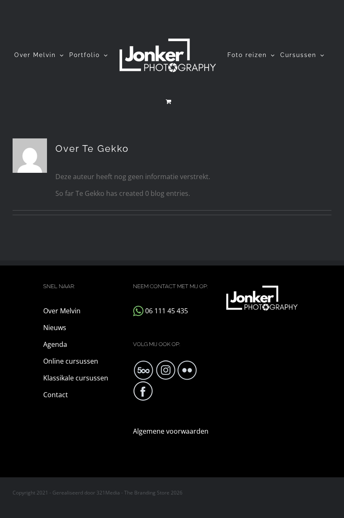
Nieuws (54, 327)
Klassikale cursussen (75, 378)
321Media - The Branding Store (132, 492)
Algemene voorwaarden (170, 431)
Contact (55, 394)
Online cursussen (70, 361)
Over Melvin (62, 310)
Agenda (55, 344)
